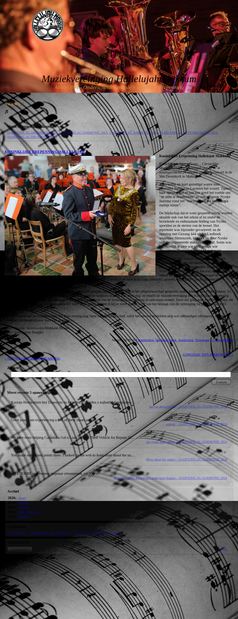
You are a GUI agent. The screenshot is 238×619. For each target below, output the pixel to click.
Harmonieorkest (165, 340)
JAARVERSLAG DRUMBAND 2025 (32, 133)
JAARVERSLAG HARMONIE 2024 (133, 133)
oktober (24, 516)
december (32, 512)
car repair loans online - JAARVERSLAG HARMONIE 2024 (186, 442)
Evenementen (145, 340)
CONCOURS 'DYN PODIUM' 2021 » (208, 354)
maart (22, 498)
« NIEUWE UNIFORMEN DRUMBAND (32, 358)
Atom (223, 549)
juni (21, 512)
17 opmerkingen (222, 340)
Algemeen (20, 533)
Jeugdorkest (186, 340)
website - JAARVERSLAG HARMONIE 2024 (196, 424)
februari (24, 502)
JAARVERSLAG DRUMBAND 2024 (32, 137)
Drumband (202, 340)
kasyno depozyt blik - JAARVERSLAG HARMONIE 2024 (188, 406)
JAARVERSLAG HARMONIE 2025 (83, 133)
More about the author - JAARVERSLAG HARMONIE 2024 (186, 459)
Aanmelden (19, 549)
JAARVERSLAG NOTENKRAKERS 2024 (188, 133)
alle (9, 533)
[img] (47, 25)
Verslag (113, 533)
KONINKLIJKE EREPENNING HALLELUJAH (44, 152)
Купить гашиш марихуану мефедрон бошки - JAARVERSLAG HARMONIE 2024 (170, 478)
